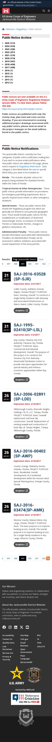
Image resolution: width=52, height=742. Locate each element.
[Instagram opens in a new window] (10, 627)
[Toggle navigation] (47, 10)
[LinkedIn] (15, 627)
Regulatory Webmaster (30, 166)
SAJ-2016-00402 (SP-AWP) (30, 453)
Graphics (20, 310)
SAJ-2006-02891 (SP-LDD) (30, 397)
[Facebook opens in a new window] (4, 627)
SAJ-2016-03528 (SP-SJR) (30, 276)
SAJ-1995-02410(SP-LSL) (28, 327)
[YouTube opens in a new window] (27, 627)
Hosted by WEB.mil (24, 689)
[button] (26, 5)
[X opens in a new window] (21, 627)
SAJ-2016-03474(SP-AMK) (29, 507)
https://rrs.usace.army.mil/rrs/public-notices (22, 109)
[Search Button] (43, 10)
